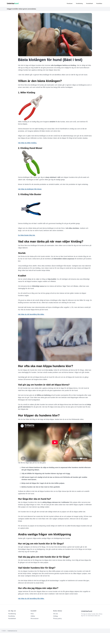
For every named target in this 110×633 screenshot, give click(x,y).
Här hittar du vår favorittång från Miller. (31, 314)
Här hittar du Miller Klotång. (27, 143)
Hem (32, 613)
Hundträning (79, 3)
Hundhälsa (99, 3)
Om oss (55, 613)
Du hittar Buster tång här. (26, 235)
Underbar (13, 3)
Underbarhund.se (12, 630)
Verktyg (55, 616)
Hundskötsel (89, 3)
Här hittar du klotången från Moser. (30, 189)
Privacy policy (57, 618)
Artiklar (33, 616)
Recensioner (34, 618)
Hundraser (70, 3)
